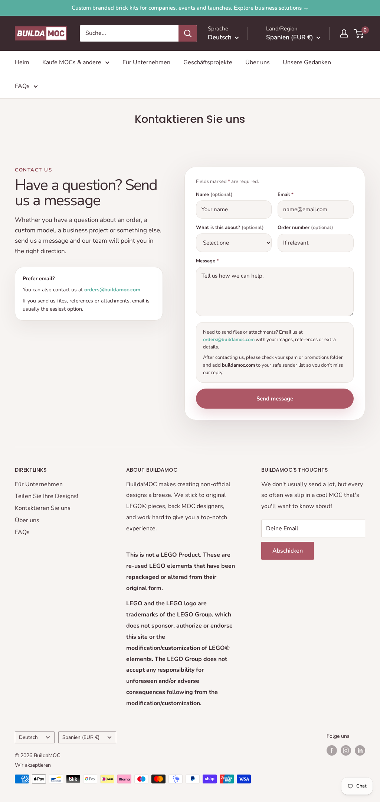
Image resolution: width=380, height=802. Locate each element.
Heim (22, 62)
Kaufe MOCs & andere (71, 62)
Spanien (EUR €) (80, 737)
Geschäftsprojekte (207, 62)
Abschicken (287, 551)
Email (286, 195)
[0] (359, 33)
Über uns (257, 62)
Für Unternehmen (146, 62)
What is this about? (230, 228)
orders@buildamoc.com (112, 289)
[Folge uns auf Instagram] (346, 750)
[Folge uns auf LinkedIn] (360, 750)
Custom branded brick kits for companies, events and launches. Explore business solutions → (190, 8)
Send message (274, 398)
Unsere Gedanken (307, 62)
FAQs (22, 86)
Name (214, 195)
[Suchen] (187, 33)
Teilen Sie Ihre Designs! (46, 496)
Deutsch (28, 737)
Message (207, 261)
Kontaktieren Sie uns (43, 508)
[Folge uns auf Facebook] (332, 750)
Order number (305, 228)
